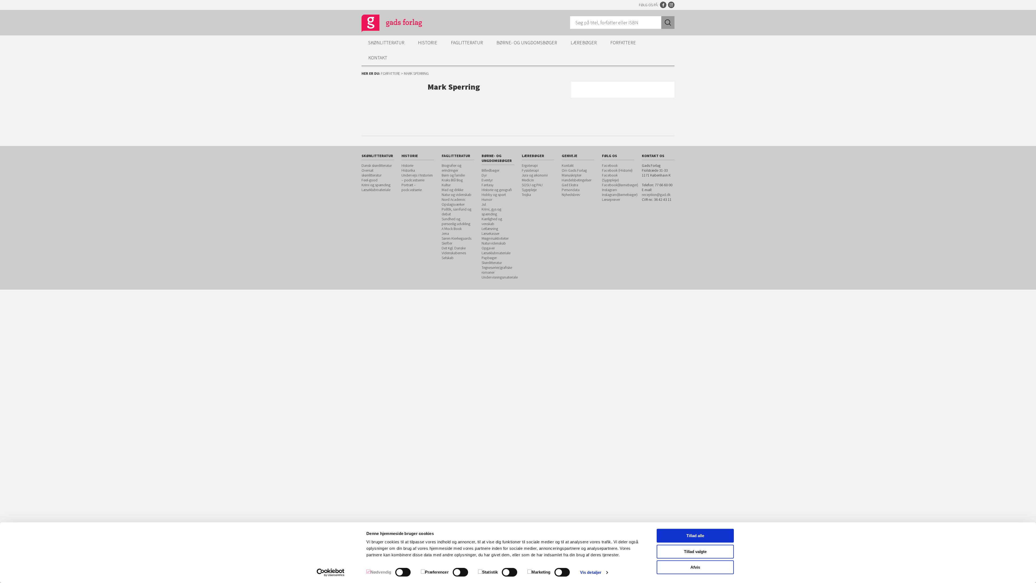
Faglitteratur (467, 42)
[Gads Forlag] (386, 24)
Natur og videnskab (456, 194)
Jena (445, 233)
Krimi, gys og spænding (491, 211)
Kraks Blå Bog (452, 180)
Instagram (671, 5)
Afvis (695, 567)
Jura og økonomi (535, 175)
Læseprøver (611, 199)
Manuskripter (571, 175)
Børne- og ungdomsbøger (526, 42)
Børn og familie (453, 175)
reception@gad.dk (656, 194)
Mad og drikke (452, 189)
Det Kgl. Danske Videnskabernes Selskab (454, 253)
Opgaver (488, 248)
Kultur (446, 184)
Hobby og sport (494, 194)
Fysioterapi (530, 170)
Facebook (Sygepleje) (610, 177)
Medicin (528, 180)
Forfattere (623, 42)
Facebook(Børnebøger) (620, 184)
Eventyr (487, 180)
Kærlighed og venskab (492, 221)
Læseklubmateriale (376, 189)
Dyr (484, 175)
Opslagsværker (453, 204)
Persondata (571, 189)
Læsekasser (490, 233)
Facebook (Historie (616, 170)
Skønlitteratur (386, 42)
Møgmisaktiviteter (495, 238)
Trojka (526, 194)
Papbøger (489, 257)
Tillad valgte (695, 551)
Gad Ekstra (570, 184)
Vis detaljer (590, 572)
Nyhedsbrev (571, 194)
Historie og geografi (497, 189)
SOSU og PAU (532, 184)
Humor (487, 199)
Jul (484, 204)
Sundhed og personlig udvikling (456, 221)
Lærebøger (584, 42)
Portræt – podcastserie (411, 187)
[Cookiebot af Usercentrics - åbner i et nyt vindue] (330, 572)
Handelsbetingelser (576, 180)
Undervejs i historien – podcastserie (417, 177)
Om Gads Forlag (574, 170)
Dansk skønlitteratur (377, 165)
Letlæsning (490, 228)
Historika (408, 170)
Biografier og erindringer (451, 168)
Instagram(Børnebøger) (620, 194)
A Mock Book (452, 228)
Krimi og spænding (376, 184)
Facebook (663, 5)
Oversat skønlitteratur (371, 173)
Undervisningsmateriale (500, 277)
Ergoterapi (530, 165)
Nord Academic (454, 199)
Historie (427, 42)
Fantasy (487, 184)
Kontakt (377, 58)
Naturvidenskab (494, 243)
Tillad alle (695, 535)
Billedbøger (490, 170)
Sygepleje (529, 189)
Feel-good (369, 180)
